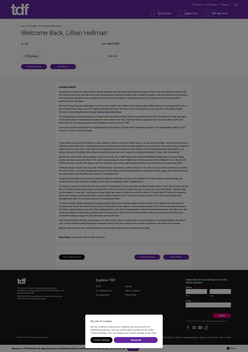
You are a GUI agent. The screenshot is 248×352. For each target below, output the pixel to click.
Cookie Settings (101, 340)
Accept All (136, 340)
